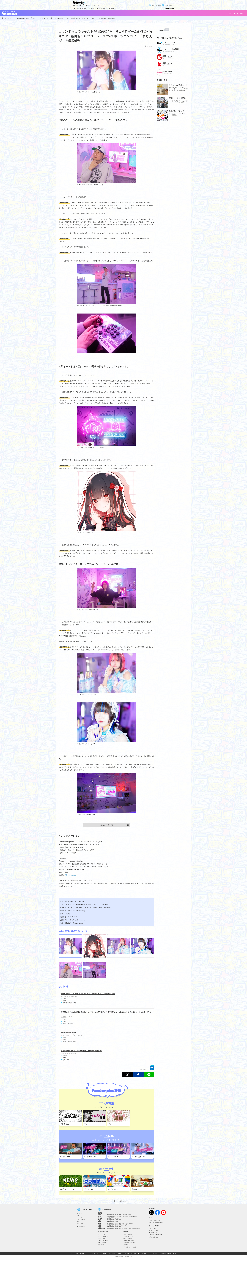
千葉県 (118, 1216)
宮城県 (108, 1214)
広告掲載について (145, 1253)
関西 (99, 1223)
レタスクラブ (152, 1228)
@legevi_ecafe (70, 875)
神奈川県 (113, 1216)
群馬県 (126, 1216)
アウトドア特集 (102, 1242)
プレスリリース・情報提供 (125, 1253)
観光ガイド (101, 1245)
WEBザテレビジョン (154, 1233)
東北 (99, 1215)
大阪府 (108, 1223)
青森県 (112, 1214)
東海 (99, 1220)
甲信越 (100, 1218)
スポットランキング (103, 1240)
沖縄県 (138, 1228)
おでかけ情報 (168, 5)
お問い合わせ (111, 1253)
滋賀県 (130, 1223)
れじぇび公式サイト (106, 825)
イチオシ (229, 13)
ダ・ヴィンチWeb (153, 1230)
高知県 (121, 1226)
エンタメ (93, 9)
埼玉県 (122, 1216)
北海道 (100, 1213)
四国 (99, 1227)
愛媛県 (112, 1226)
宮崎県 (129, 1228)
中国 (99, 1225)
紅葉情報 (126, 1245)
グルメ (86, 9)
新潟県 (116, 1218)
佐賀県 (112, 1228)
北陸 (99, 1222)
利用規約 (82, 1253)
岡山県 (112, 1225)
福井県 (116, 1221)
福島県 (129, 1214)
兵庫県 (116, 1223)
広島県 (108, 1225)
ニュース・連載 (156, 5)
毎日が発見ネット (153, 1237)
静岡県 (121, 1219)
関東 (99, 1216)
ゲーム (236, 13)
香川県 (108, 1226)
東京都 (108, 1216)
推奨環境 (103, 1253)
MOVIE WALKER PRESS (155, 1235)
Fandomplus (82, 1226)
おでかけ (78, 9)
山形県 (125, 1214)
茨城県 (134, 1216)
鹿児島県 (134, 1228)
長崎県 (116, 1228)
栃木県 (130, 1216)
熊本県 (121, 1228)
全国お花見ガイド (128, 1236)
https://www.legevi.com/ (77, 920)
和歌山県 (125, 1223)
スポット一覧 (101, 1238)
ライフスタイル (103, 9)
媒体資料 (136, 1253)
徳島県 (116, 1226)
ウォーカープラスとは (155, 1220)
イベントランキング (103, 1236)
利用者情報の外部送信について (168, 1253)
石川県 (108, 1221)
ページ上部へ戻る (121, 1201)
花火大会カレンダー (129, 1240)
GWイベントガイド (129, 1238)
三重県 (116, 1219)
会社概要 (155, 1253)
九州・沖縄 (101, 1228)
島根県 (125, 1225)
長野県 (112, 1218)
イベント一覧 (101, 1234)
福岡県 (108, 1228)
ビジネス (113, 9)
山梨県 (108, 1218)
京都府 (112, 1223)
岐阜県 (112, 1219)
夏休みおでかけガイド (129, 1242)
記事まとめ (80, 1223)
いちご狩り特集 (128, 1234)
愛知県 (108, 1219)
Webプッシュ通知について (156, 1222)
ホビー (242, 13)
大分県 (125, 1228)
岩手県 (116, 1214)
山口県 (116, 1225)
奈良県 (121, 1223)
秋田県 (121, 1214)
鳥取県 (121, 1225)
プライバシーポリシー (93, 1253)
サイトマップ (74, 1253)
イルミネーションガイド (130, 1247)
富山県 (112, 1221)
